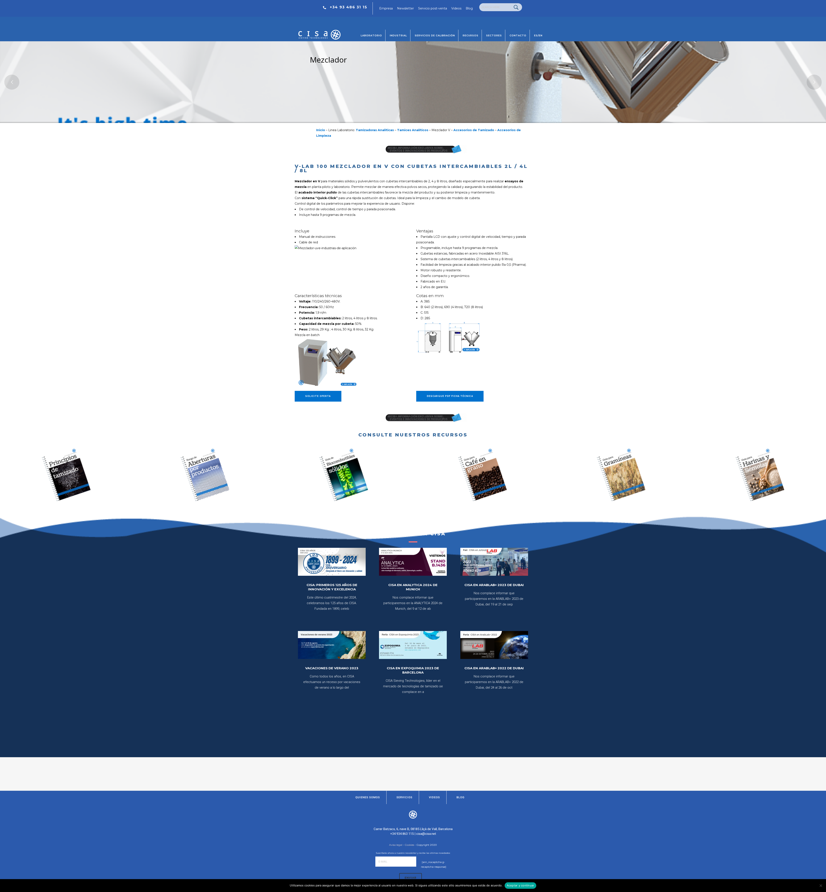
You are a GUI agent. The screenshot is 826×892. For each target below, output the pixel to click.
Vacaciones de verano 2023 (331, 668)
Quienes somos (367, 797)
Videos (456, 8)
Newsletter (405, 8)
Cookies (409, 844)
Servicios (404, 797)
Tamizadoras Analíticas (375, 130)
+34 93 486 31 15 (348, 7)
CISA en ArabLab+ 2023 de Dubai (494, 585)
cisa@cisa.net (426, 834)
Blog (469, 8)
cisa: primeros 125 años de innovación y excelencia (332, 587)
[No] (820, 885)
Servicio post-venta (432, 8)
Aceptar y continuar (520, 885)
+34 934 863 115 (402, 834)
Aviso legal (395, 844)
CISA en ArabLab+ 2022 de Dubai (494, 668)
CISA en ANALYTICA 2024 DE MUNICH (413, 587)
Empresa (386, 8)
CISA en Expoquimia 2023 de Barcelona (413, 670)
